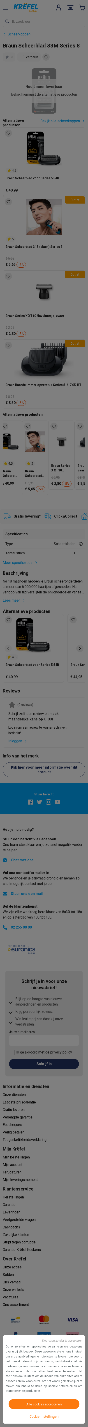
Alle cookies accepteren (44, 1404)
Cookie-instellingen (44, 1416)
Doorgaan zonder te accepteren (62, 1340)
